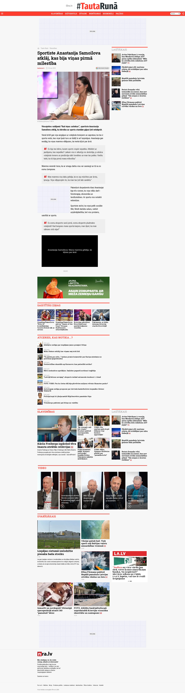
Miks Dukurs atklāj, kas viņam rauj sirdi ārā (62, 351)
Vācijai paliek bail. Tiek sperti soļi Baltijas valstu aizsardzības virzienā (94, 543)
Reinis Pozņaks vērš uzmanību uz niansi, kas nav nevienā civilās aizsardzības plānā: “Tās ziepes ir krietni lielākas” (134, 93)
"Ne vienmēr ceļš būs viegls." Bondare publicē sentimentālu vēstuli (84, 431)
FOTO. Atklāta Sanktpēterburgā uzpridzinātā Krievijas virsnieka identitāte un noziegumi (91, 610)
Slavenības (57, 13)
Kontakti (101, 685)
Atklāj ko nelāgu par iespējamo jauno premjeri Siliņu (65, 345)
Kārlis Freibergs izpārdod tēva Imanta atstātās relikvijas (56, 445)
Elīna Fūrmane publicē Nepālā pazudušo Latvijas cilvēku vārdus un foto (133, 104)
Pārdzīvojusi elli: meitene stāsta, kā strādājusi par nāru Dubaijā (135, 69)
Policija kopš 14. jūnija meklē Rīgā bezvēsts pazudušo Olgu (67, 396)
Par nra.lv (39, 685)
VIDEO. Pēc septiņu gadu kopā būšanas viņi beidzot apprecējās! (101, 431)
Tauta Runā (44, 48)
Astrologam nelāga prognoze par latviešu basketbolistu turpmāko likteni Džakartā (74, 390)
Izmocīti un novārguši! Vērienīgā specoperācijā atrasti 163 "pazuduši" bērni (54, 610)
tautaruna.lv (40, 68)
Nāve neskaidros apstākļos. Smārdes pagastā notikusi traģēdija (70, 371)
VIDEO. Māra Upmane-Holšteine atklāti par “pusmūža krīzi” (101, 452)
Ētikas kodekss (88, 685)
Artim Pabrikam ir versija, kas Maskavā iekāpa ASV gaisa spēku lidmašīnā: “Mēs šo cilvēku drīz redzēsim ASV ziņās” (134, 58)
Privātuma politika (58, 685)
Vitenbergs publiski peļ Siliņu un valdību (61, 403)
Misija (50, 685)
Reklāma (45, 685)
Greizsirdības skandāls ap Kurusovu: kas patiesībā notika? (68, 364)
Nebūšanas (95, 13)
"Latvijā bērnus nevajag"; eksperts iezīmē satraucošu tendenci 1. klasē (72, 377)
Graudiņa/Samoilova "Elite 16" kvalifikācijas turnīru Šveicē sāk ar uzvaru (45, 326)
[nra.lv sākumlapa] (69, 6)
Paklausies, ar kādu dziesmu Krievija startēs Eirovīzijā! (100, 324)
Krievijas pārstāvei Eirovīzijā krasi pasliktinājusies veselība (82, 325)
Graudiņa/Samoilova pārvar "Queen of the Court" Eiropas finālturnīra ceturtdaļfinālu (64, 326)
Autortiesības (79, 685)
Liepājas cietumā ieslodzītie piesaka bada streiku (55, 552)
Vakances (95, 685)
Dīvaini (83, 13)
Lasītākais (119, 49)
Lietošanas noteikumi (69, 685)
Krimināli (108, 13)
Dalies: (65, 271)
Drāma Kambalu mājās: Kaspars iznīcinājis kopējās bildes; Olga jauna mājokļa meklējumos (85, 454)
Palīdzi (119, 13)
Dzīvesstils (71, 13)
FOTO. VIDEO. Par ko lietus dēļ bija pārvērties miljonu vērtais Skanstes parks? (76, 384)
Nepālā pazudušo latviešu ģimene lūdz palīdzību (133, 79)
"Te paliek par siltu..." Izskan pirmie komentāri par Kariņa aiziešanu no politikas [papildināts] (73, 358)
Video (42, 468)
